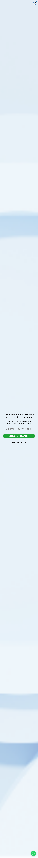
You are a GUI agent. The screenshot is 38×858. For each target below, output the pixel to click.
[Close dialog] (35, 2)
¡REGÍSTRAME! (19, 436)
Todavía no (19, 442)
